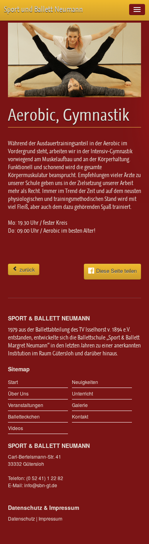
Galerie (80, 404)
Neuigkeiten (85, 381)
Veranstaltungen (25, 404)
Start (13, 381)
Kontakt (80, 416)
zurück (26, 269)
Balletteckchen (24, 416)
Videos (15, 427)
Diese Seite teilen (116, 271)
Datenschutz (21, 518)
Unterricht (82, 393)
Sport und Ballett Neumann (43, 9)
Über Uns (18, 393)
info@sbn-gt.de (40, 485)
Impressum (50, 518)
